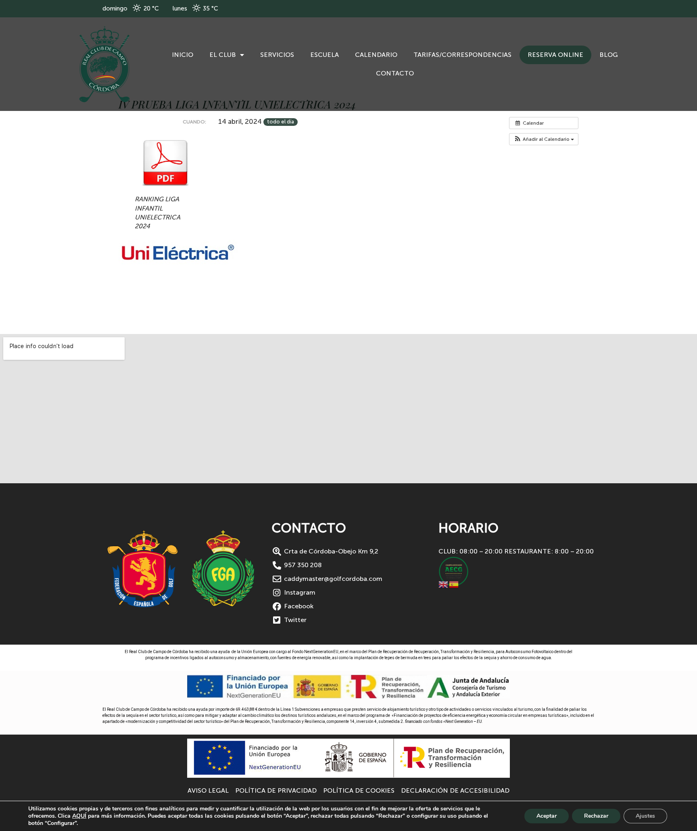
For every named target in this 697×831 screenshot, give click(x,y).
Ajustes (645, 816)
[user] (104, 64)
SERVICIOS (277, 54)
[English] (443, 584)
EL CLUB (222, 54)
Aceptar (546, 816)
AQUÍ (79, 816)
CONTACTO (395, 73)
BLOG (608, 54)
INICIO (182, 54)
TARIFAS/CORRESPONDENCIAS (462, 54)
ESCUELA (324, 54)
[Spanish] (454, 584)
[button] (543, 139)
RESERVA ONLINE (555, 54)
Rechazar (596, 816)
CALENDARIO (376, 54)
